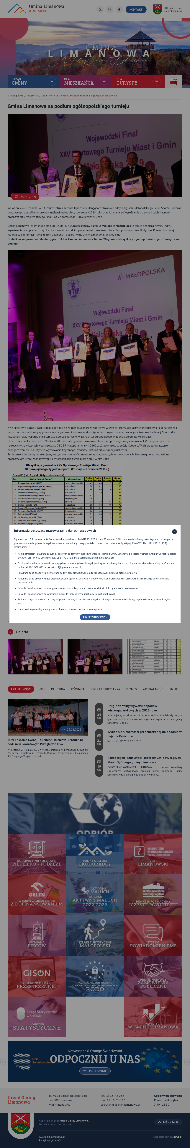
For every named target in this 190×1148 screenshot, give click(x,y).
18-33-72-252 (64, 557)
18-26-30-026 (36, 567)
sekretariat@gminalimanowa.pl (96, 557)
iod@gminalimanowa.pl (68, 567)
